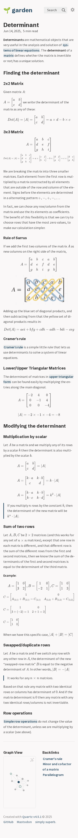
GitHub (8, 822)
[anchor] (63, 73)
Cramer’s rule (13, 347)
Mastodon (24, 822)
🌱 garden (17, 10)
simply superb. (45, 822)
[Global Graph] (32, 759)
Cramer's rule (52, 759)
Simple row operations (20, 721)
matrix (9, 55)
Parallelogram (53, 775)
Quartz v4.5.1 (32, 817)
